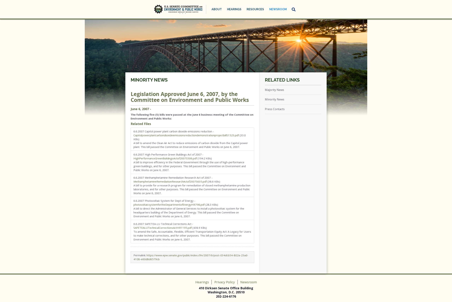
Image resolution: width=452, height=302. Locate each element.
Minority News (149, 80)
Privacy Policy (224, 282)
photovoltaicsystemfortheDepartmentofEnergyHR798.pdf (169, 204)
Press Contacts (275, 109)
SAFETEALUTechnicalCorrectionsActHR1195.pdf (162, 227)
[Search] (293, 9)
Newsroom (248, 282)
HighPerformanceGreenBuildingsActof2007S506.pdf (165, 158)
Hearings (202, 282)
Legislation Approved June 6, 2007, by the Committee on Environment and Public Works (190, 96)
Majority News (274, 90)
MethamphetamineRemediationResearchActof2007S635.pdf (170, 181)
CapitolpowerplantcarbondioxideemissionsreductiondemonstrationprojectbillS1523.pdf (186, 135)
